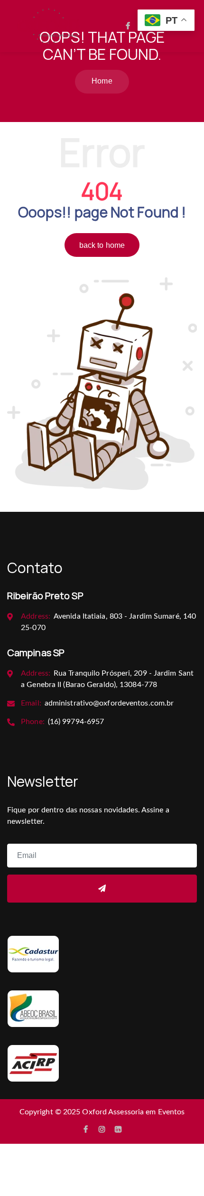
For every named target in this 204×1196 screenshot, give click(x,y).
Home (102, 81)
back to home (102, 245)
